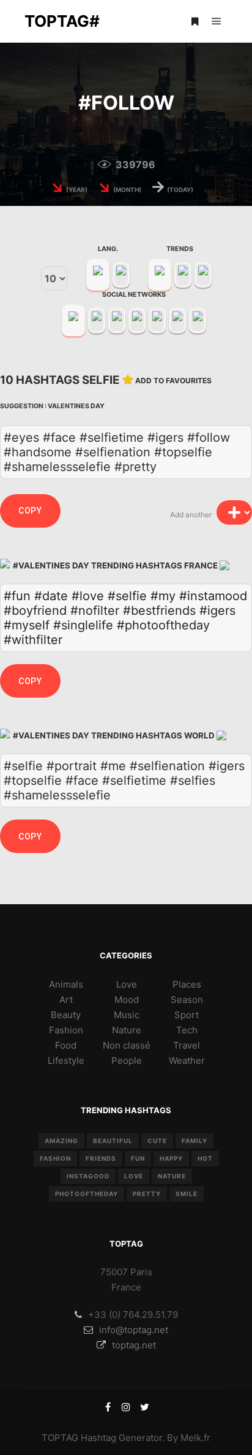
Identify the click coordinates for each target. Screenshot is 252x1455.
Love (126, 984)
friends (101, 1158)
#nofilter (94, 610)
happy (171, 1158)
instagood (88, 1176)
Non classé (126, 1045)
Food (65, 1045)
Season (187, 999)
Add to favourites (173, 380)
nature (172, 1176)
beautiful (113, 1140)
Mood (126, 999)
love (133, 1176)
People (126, 1060)
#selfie (127, 596)
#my (163, 596)
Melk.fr (195, 1437)
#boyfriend (35, 610)
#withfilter (33, 639)
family (194, 1140)
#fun (17, 596)
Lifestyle (66, 1060)
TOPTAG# (62, 21)
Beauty (66, 1015)
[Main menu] (217, 21)
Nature (126, 1030)
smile (187, 1193)
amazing (61, 1140)
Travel (186, 1045)
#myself (27, 625)
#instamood (213, 596)
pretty (147, 1193)
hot (205, 1158)
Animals (66, 984)
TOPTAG (60, 1437)
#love (88, 596)
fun (138, 1158)
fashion (55, 1158)
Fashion (66, 1030)
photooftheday (86, 1193)
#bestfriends (159, 610)
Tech (187, 1030)
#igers (217, 610)
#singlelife (83, 625)
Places (186, 984)
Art (66, 999)
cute (157, 1140)
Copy (30, 510)
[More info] (194, 21)
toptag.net (134, 1345)
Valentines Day (76, 406)
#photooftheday (163, 625)
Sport (186, 1015)
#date (51, 596)
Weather (187, 1060)
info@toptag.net (133, 1330)
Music (126, 1015)
